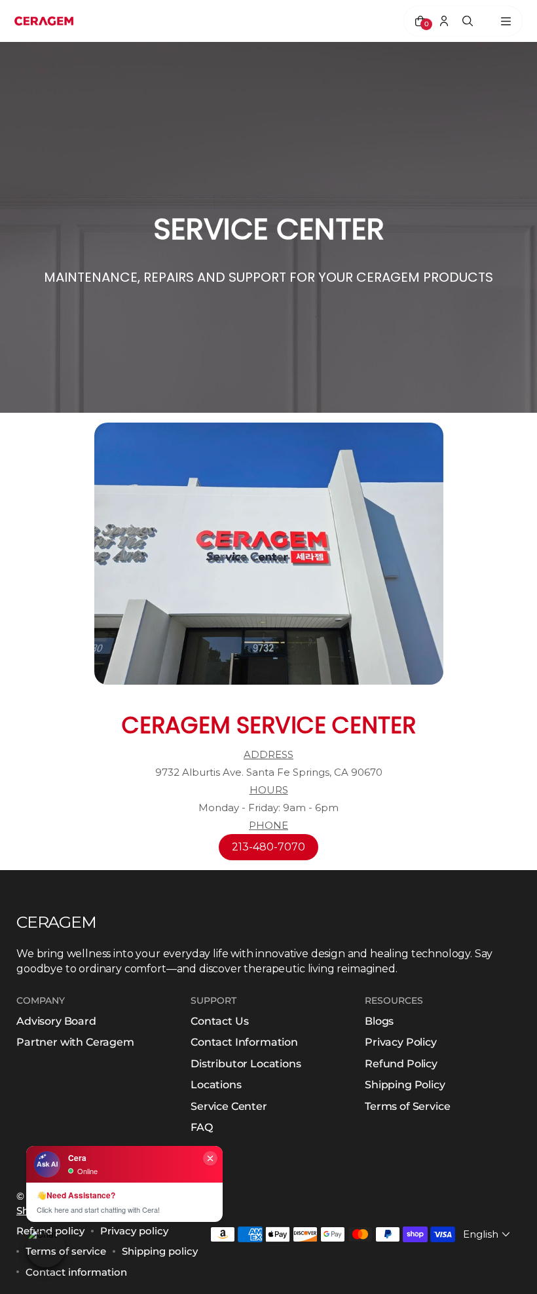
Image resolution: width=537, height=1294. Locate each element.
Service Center (229, 1106)
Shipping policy (160, 1251)
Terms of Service (407, 1106)
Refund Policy (401, 1063)
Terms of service (66, 1251)
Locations (216, 1084)
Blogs (379, 1021)
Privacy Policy (401, 1042)
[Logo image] (43, 20)
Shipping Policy (405, 1084)
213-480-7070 (268, 847)
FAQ (202, 1127)
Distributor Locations (246, 1063)
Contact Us (219, 1021)
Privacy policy (134, 1231)
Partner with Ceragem (75, 1042)
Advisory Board (56, 1021)
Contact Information (244, 1042)
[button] (488, 1234)
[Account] (444, 21)
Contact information (76, 1272)
